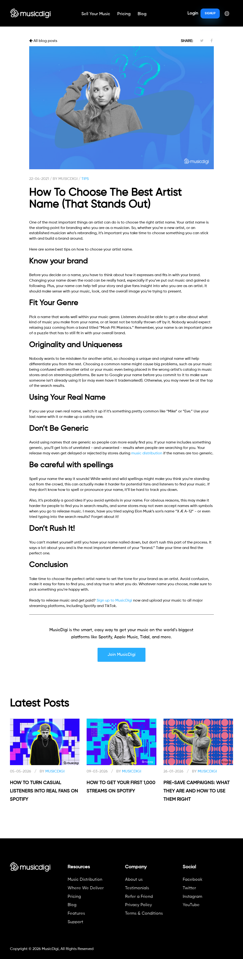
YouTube (191, 905)
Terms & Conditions (144, 913)
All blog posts (45, 41)
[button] (227, 13)
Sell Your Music (95, 14)
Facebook (192, 879)
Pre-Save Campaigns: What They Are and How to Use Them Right (197, 791)
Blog (142, 14)
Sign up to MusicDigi (114, 601)
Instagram (192, 897)
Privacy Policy (138, 905)
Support (75, 922)
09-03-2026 (97, 771)
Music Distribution (85, 879)
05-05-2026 (20, 771)
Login (192, 13)
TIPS (85, 179)
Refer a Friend (139, 897)
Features (76, 913)
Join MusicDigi (121, 655)
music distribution (146, 453)
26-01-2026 (173, 771)
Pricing (124, 14)
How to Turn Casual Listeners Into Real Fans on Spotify (44, 791)
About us (134, 879)
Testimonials (137, 888)
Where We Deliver (86, 888)
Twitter (189, 888)
